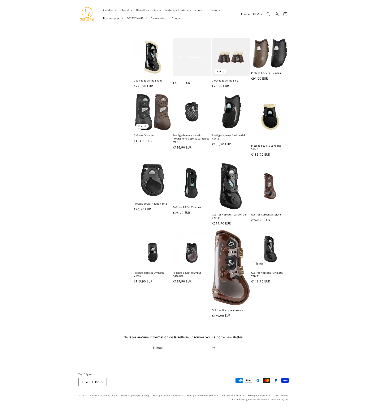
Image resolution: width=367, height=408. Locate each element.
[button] (109, 10)
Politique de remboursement (168, 395)
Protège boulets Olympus (266, 73)
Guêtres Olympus (144, 135)
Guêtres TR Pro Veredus (187, 207)
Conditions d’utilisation (232, 395)
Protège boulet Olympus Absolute (187, 274)
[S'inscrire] (213, 347)
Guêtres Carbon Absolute (266, 214)
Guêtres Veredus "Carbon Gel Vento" (229, 216)
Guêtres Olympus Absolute (227, 310)
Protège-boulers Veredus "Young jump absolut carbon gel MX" (191, 139)
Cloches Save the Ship (225, 80)
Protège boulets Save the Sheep (266, 147)
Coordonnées (282, 395)
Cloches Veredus (190, 57)
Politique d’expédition (259, 395)
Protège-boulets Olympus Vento (149, 274)
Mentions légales (280, 399)
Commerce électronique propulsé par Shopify (125, 395)
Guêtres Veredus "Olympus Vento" (267, 274)
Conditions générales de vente (251, 399)
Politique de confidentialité (201, 395)
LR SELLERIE (95, 395)
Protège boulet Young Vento (150, 203)
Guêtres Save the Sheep (148, 80)
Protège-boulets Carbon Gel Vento (228, 137)
